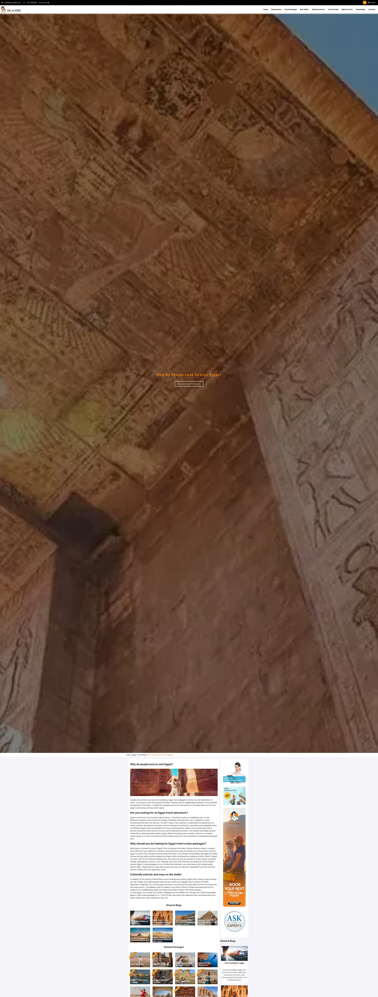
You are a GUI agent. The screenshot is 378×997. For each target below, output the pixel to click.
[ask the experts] (234, 921)
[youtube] (49, 2)
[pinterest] (43, 2)
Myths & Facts (347, 9)
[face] (40, 2)
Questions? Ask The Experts (189, 384)
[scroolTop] (374, 994)
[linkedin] (45, 2)
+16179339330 (31, 2)
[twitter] (42, 2)
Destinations (276, 9)
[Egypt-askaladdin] (234, 857)
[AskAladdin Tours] (11, 9)
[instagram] (47, 2)
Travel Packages (290, 9)
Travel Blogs (360, 9)
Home (265, 9)
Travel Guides (333, 9)
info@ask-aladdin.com (13, 2)
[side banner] (234, 772)
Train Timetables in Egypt (234, 963)
